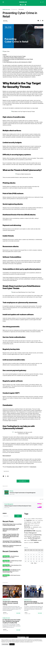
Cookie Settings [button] (5, 644)
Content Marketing (27, 522)
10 (25, 556)
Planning (11, 490)
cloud (36, 520)
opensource (35, 527)
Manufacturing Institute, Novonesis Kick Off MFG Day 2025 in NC (33, 603)
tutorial (39, 540)
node (31, 527)
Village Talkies (6, 556)
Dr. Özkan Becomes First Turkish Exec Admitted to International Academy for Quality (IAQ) (11, 621)
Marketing (27, 527)
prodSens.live (23, 2)
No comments (21, 9)
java (39, 523)
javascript (27, 525)
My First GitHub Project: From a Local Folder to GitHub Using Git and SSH (12, 524)
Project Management (28, 536)
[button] (3, 2)
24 (25, 561)
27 (33, 561)
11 (28, 556)
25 (28, 561)
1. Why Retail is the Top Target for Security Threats (14, 56)
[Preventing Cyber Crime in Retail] (6, 51)
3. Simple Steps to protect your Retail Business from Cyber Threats (18, 59)
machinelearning (36, 525)
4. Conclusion (6, 60)
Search (5, 513)
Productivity (38, 530)
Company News (40, 520)
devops (38, 522)
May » (35, 563)
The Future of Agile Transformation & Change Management (22, 492)
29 (39, 561)
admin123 (4, 612)
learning (31, 525)
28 (36, 561)
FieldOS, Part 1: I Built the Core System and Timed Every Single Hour (12, 546)
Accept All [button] (12, 644)
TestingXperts (33, 466)
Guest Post (36, 523)
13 (33, 556)
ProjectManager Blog (36, 536)
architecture (29, 518)
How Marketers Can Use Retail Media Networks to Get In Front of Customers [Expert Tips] (11, 571)
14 (36, 556)
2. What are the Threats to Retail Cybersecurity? (13, 57)
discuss (25, 523)
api (26, 518)
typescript (26, 542)
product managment (28, 534)
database (34, 522)
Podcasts (32, 528)
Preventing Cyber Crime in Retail (14, 466)
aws (25, 520)
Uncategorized (30, 542)
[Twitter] (23, 4)
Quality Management (34, 538)
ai (24, 518)
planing (40, 527)
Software (33, 540)
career (33, 520)
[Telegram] (25, 4)
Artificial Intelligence (38, 518)
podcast (29, 528)
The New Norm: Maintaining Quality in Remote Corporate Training (10, 603)
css (32, 522)
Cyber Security (6, 471)
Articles (33, 518)
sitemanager (5, 20)
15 (39, 556)
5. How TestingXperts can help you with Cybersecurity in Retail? (17, 62)
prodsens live (29, 531)
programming (37, 534)
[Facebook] (20, 4)
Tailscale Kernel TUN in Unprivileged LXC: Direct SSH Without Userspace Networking (12, 541)
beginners (29, 520)
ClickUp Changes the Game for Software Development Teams (17, 505)
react (25, 540)
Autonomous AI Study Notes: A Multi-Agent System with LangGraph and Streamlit (11, 530)
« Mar (32, 563)
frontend (32, 523)
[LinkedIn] (22, 4)
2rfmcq (26, 612)
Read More (18, 613)
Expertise (29, 523)
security (28, 540)
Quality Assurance (6, 9)
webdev (36, 542)
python (25, 538)
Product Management (8, 504)
